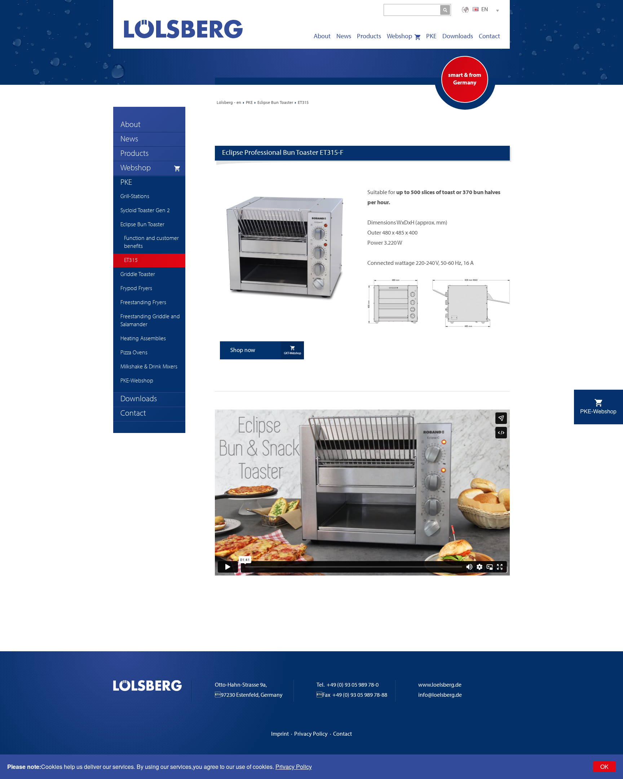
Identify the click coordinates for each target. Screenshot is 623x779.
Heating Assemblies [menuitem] (143, 339)
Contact (342, 734)
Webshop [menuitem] (399, 37)
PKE (249, 103)
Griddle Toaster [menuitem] (137, 274)
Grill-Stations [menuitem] (134, 197)
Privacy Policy (311, 734)
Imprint (280, 734)
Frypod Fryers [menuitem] (136, 289)
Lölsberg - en (229, 103)
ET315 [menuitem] (131, 260)
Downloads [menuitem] (457, 37)
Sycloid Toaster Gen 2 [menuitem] (145, 211)
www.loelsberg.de (439, 685)
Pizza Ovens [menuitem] (133, 353)
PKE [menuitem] (431, 37)
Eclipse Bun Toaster (275, 103)
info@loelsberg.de (440, 695)
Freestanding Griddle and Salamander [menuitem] (150, 321)
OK (604, 766)
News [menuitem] (343, 37)
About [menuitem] (322, 37)
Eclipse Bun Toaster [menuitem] (142, 225)
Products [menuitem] (369, 37)
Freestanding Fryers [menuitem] (143, 303)
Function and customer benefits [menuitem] (151, 242)
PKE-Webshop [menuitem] (136, 381)
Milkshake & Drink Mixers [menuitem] (148, 367)
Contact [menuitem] (489, 37)
